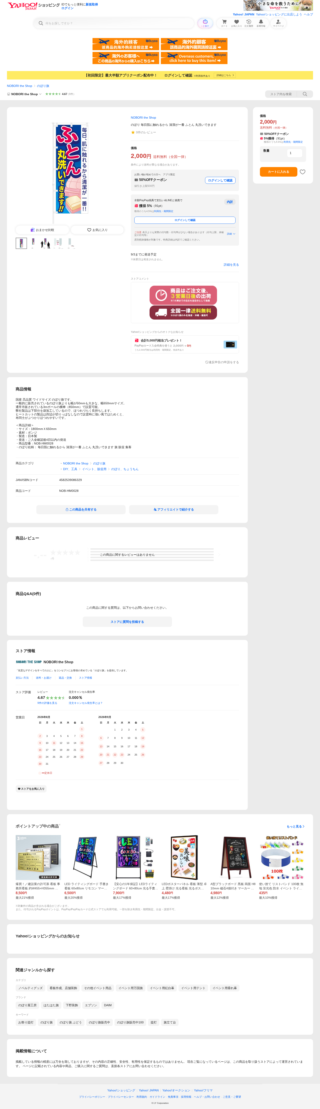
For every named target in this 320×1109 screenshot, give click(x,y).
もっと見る (294, 826)
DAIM (108, 1005)
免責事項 (173, 1096)
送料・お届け (44, 677)
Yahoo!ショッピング (121, 1090)
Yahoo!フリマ (203, 1090)
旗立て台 (170, 1022)
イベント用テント (193, 988)
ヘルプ (308, 14)
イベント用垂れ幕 (224, 988)
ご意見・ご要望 (232, 1096)
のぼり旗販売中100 (130, 1022)
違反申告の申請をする (224, 362)
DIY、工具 (70, 469)
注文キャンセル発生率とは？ (86, 703)
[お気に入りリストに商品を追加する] (302, 171)
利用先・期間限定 (163, 211)
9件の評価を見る (47, 703)
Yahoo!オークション (176, 1090)
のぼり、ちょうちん (125, 469)
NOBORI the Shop (19, 86)
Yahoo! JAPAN (243, 14)
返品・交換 (65, 677)
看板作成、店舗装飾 (63, 988)
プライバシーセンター (121, 1096)
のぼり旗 (43, 86)
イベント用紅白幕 (162, 988)
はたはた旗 (51, 1005)
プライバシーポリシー (92, 1096)
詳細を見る (231, 264)
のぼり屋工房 (27, 1005)
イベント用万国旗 (130, 988)
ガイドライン (157, 1096)
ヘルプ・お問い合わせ (207, 1096)
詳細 (229, 233)
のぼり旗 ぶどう (71, 1022)
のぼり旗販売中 (99, 1022)
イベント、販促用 (94, 469)
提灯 (154, 1022)
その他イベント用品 (97, 988)
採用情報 (186, 1096)
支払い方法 (22, 677)
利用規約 (141, 1096)
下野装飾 (72, 1005)
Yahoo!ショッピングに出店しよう (279, 14)
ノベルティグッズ (30, 988)
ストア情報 (85, 677)
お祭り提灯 (26, 1022)
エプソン (91, 1005)
